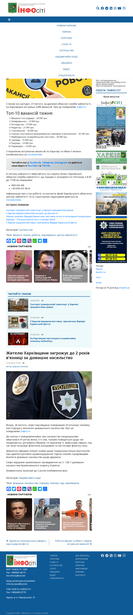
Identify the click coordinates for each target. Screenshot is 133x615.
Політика (66, 38)
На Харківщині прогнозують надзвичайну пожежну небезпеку (53, 340)
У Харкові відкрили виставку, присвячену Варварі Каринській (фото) (41, 222)
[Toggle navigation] (9, 19)
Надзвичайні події (66, 56)
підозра (44, 483)
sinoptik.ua (123, 287)
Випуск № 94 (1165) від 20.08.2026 (108, 146)
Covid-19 (66, 44)
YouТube (32, 165)
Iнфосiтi (81, 106)
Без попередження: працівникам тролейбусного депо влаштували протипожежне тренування (111, 83)
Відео (66, 69)
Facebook (35, 162)
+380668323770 (18, 592)
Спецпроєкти (66, 75)
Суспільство (66, 50)
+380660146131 (18, 572)
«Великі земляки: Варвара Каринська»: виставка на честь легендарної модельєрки (48, 216)
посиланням (34, 154)
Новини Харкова (66, 25)
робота (36, 235)
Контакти (80, 575)
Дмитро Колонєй (20, 366)
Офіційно (66, 63)
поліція (54, 483)
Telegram (47, 162)
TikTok (46, 165)
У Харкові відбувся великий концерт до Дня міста (32, 213)
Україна (66, 31)
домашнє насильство (25, 483)
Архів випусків (111, 97)
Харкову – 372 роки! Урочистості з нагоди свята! (30, 219)
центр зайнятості (67, 235)
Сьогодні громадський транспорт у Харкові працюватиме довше (39, 210)
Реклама (79, 572)
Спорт (53, 568)
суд (62, 483)
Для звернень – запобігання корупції (83, 558)
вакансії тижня (21, 235)
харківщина (48, 235)
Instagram (61, 162)
